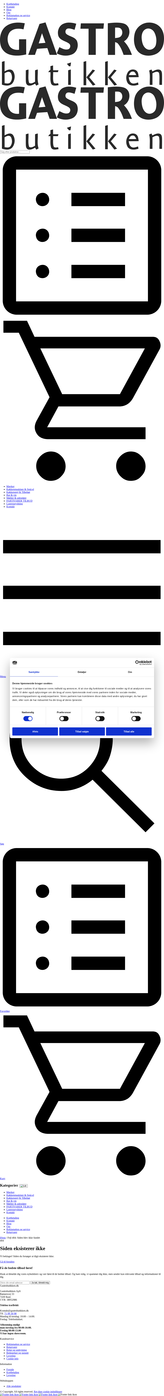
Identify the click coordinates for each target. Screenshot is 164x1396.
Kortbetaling (12, 4)
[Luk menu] (23, 1186)
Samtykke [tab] (34, 672)
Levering (11, 1355)
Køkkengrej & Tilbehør (18, 492)
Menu (3, 676)
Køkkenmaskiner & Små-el (20, 489)
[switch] (64, 718)
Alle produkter (13, 1386)
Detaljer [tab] (82, 672)
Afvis (35, 731)
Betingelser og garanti (17, 1353)
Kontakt (10, 6)
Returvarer (11, 18)
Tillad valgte (82, 731)
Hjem (3, 1237)
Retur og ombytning (16, 1350)
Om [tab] (130, 672)
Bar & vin (11, 495)
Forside (10, 1369)
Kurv (2, 1178)
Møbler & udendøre (16, 498)
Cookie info (12, 1358)
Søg (2, 843)
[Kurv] (82, 481)
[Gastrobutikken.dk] (82, 85)
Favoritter (5, 1011)
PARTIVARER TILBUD (19, 500)
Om (8, 12)
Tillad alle (129, 731)
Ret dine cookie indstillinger (48, 1391)
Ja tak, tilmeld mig (40, 1282)
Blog (8, 9)
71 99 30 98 (10, 1313)
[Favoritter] (82, 316)
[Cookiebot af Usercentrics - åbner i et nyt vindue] (138, 662)
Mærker (10, 486)
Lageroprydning (14, 503)
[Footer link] (9, 1394)
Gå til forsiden (7, 1261)
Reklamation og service (18, 15)
